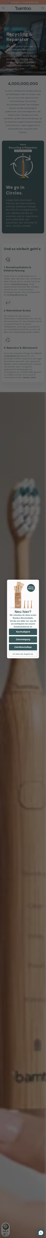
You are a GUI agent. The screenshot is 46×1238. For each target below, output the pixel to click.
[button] (41, 1233)
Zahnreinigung (23, 639)
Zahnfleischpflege (23, 647)
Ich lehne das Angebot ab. (23, 654)
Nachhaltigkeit (23, 632)
